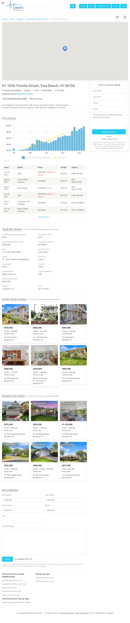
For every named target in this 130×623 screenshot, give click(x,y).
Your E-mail (6, 505)
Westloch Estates (25, 94)
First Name (6, 495)
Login (115, 6)
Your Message (8, 526)
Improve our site (81, 613)
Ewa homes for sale (9, 588)
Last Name (49, 495)
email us (110, 613)
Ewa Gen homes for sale (11, 595)
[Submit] (73, 6)
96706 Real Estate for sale (45, 578)
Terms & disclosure (67, 613)
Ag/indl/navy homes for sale (12, 580)
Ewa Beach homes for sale (11, 591)
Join (123, 6)
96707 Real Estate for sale (45, 581)
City (3, 516)
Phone (47, 505)
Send (7, 559)
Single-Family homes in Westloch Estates (16, 602)
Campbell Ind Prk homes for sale (14, 584)
